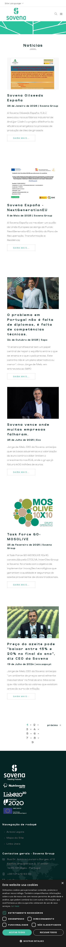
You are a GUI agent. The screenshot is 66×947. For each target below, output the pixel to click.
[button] (33, 941)
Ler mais (15, 906)
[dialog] (33, 913)
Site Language (13, 3)
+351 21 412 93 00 (19, 873)
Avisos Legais (14, 831)
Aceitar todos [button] (17, 932)
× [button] (62, 883)
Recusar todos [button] (48, 932)
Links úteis (12, 843)
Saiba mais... (21, 138)
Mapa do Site (14, 837)
